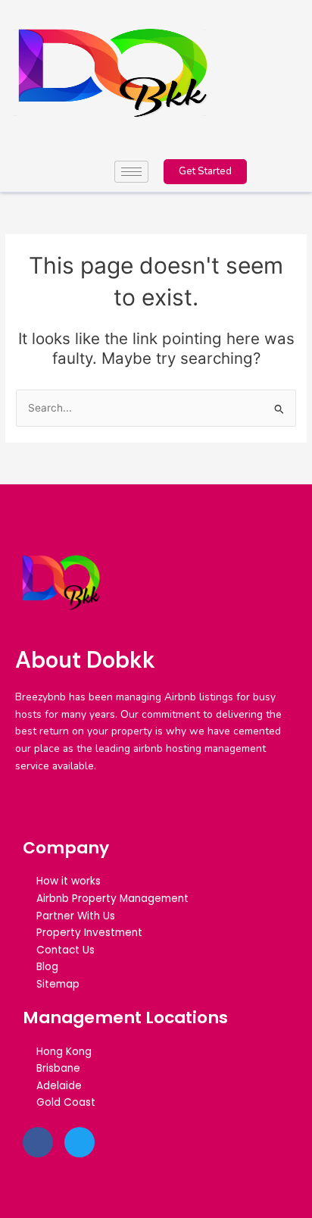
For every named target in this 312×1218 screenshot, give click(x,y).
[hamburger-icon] (131, 172)
